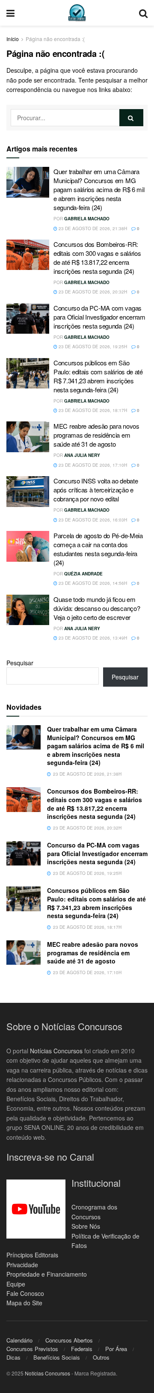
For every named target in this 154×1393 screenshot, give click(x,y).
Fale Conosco (25, 1293)
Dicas (13, 1357)
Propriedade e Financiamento (46, 1274)
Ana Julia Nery (82, 455)
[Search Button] (143, 13)
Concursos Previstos (32, 1349)
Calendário (19, 1340)
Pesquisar (19, 662)
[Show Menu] (10, 13)
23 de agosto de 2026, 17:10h (92, 465)
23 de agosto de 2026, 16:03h (92, 520)
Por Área (116, 1349)
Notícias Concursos (56, 1050)
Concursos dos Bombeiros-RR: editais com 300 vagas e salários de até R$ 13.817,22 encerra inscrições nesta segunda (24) (97, 258)
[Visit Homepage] (77, 12)
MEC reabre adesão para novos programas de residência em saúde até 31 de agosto (96, 434)
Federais (81, 1349)
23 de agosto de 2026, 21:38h (92, 228)
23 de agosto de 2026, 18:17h (92, 410)
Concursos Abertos (69, 1340)
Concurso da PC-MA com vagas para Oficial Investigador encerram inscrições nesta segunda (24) (99, 316)
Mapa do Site (24, 1302)
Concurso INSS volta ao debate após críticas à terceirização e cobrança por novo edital (95, 489)
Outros (101, 1357)
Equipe (15, 1284)
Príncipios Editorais (32, 1255)
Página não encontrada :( (55, 38)
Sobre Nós (85, 1226)
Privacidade (22, 1264)
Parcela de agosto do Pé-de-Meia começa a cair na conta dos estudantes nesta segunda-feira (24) (98, 549)
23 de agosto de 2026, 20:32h (92, 292)
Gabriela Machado (87, 219)
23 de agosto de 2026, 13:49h (92, 638)
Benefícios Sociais (56, 1357)
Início (12, 38)
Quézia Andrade (83, 574)
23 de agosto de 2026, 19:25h (92, 347)
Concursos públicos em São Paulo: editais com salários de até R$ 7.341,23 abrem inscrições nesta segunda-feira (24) (98, 376)
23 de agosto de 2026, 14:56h (92, 583)
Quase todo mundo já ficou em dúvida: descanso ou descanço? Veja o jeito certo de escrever (96, 608)
